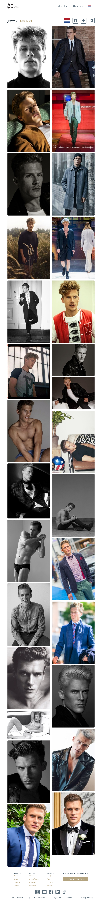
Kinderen (17, 882)
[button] (75, 21)
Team (49, 879)
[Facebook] (51, 892)
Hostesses (32, 885)
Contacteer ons (76, 878)
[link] (91, 6)
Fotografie (32, 882)
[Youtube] (44, 892)
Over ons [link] (78, 5)
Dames (16, 876)
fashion (26, 20)
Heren (16, 879)
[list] (64, 5)
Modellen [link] (63, 5)
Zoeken (16, 885)
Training (50, 882)
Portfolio (50, 876)
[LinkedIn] (57, 892)
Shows (31, 876)
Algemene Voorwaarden (63, 898)
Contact (50, 885)
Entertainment (34, 879)
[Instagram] (37, 892)
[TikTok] (64, 892)
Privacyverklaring (87, 898)
